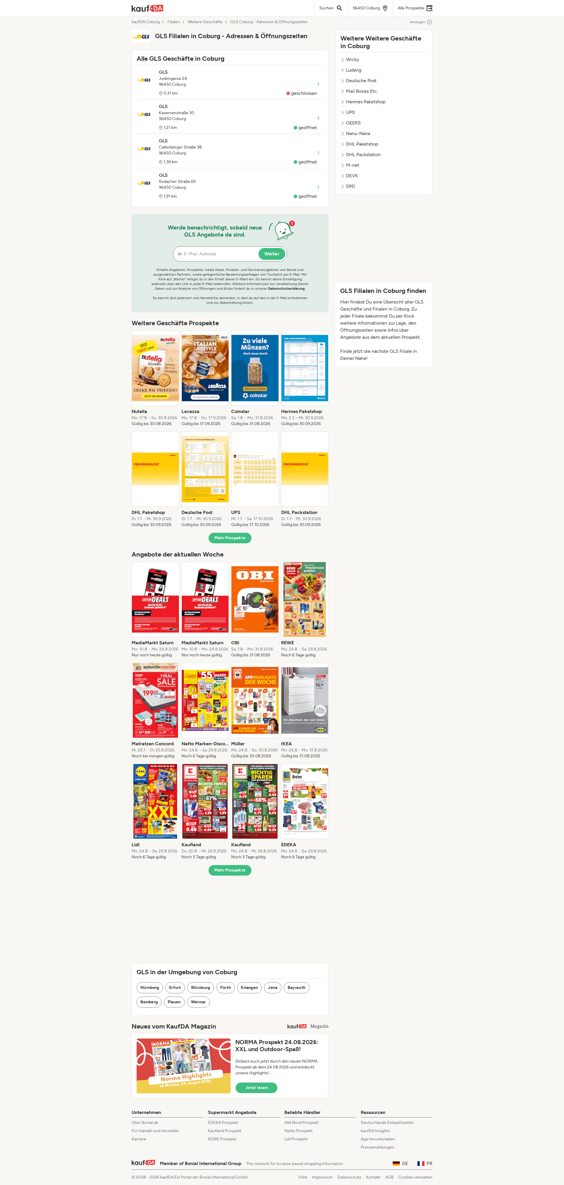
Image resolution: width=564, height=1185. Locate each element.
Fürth (225, 987)
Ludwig (353, 70)
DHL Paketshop (362, 144)
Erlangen (249, 987)
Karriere (139, 1139)
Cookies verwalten (415, 1177)
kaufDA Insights (375, 1130)
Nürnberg (149, 987)
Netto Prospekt (298, 1130)
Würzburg (200, 987)
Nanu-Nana (358, 133)
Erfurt (175, 987)
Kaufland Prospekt (224, 1130)
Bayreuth (297, 987)
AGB (389, 1177)
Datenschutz (349, 1177)
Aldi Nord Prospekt (301, 1122)
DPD (350, 186)
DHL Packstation (363, 154)
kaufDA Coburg (146, 22)
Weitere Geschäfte (205, 22)
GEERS (353, 123)
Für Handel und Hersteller (155, 1130)
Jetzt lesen (256, 1087)
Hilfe (302, 1177)
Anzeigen (417, 22)
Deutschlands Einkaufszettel (387, 1122)
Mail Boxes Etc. (362, 91)
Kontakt (373, 1177)
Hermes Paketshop (365, 101)
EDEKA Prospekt (223, 1122)
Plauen (174, 1001)
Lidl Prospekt (296, 1139)
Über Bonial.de (145, 1122)
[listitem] (155, 379)
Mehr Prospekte (230, 537)
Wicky (352, 59)
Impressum (322, 1177)
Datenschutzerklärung (286, 288)
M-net (352, 165)
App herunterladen (378, 1139)
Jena (272, 987)
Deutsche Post (361, 80)
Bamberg (149, 1001)
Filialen (173, 22)
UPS (350, 112)
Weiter (271, 254)
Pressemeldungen (377, 1147)
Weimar (198, 1001)
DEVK (352, 175)
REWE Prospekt (222, 1139)
